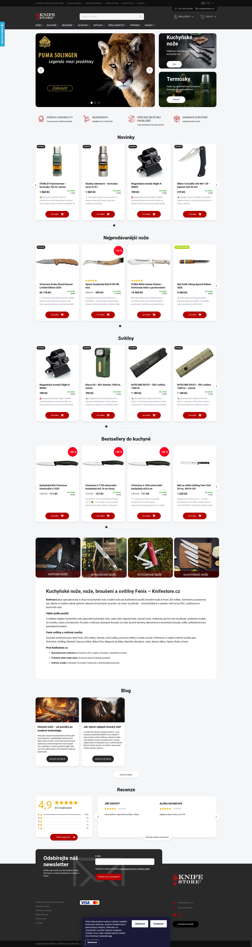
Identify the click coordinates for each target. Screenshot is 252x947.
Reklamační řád (112, 3)
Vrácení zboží (127, 3)
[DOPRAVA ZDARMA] (195, 263)
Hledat (140, 17)
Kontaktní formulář (185, 924)
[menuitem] (40, 25)
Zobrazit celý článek (57, 759)
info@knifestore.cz (185, 903)
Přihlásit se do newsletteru (108, 877)
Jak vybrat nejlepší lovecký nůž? (102, 726)
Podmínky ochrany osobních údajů (50, 3)
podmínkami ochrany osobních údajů (135, 869)
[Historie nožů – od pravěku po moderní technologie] (57, 709)
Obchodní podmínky (93, 3)
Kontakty (141, 3)
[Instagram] (180, 914)
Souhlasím (159, 924)
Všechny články (126, 775)
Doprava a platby (75, 3)
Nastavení (92, 942)
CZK (208, 3)
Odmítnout (140, 924)
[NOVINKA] (57, 163)
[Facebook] (175, 914)
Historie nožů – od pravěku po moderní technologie (55, 728)
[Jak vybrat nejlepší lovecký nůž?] (103, 709)
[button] (40, 70)
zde (110, 936)
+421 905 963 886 (185, 908)
